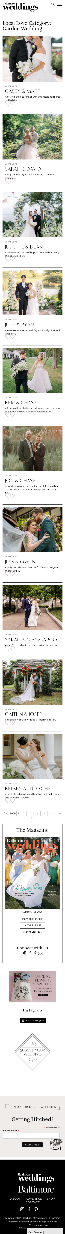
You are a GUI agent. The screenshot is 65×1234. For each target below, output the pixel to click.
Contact (33, 1202)
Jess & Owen (20, 562)
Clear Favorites (35, 1232)
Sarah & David (23, 169)
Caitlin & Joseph (25, 714)
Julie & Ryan (19, 325)
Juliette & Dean (24, 247)
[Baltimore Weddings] (20, 8)
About (15, 1199)
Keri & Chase (20, 402)
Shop (32, 938)
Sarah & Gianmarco (31, 640)
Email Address (11, 1130)
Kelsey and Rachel (29, 788)
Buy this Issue (32, 919)
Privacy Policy (25, 1227)
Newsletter (32, 931)
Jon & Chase (20, 480)
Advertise (34, 1199)
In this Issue (32, 925)
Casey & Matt (23, 91)
